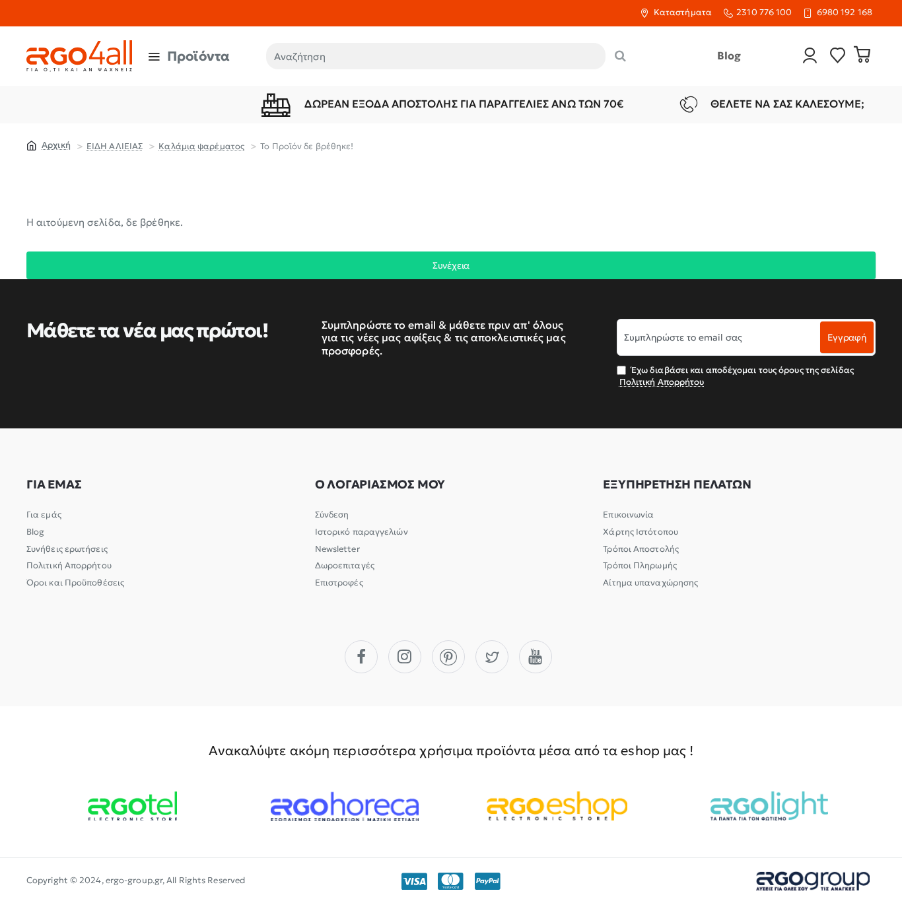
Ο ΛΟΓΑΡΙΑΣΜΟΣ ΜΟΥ (380, 484)
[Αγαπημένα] (838, 56)
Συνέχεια (451, 265)
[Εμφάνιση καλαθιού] (862, 56)
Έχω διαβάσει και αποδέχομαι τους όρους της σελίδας (736, 375)
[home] (48, 144)
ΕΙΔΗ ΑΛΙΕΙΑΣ (115, 146)
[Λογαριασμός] (810, 56)
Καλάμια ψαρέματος (201, 146)
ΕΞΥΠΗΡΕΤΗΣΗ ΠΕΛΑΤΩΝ (677, 484)
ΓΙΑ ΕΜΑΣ (53, 484)
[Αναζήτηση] (620, 56)
